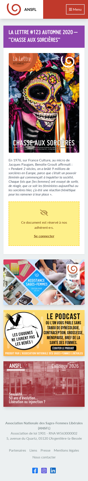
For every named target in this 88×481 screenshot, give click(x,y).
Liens (33, 450)
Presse (45, 450)
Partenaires (17, 450)
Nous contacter (44, 457)
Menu (77, 9)
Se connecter (44, 236)
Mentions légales (66, 450)
